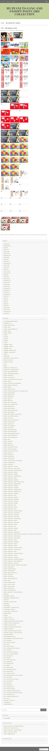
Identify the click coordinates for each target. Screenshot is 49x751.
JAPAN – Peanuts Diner (9, 423)
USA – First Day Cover (8, 655)
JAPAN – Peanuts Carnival (9, 421)
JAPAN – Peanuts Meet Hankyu (10, 431)
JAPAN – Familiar (7, 381)
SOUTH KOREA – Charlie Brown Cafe (11, 607)
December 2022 (7, 263)
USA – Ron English (8, 677)
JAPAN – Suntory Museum (9, 570)
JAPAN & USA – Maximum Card (10, 367)
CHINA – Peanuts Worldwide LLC (11, 329)
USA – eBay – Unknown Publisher (11, 653)
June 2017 (6, 300)
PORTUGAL (6, 599)
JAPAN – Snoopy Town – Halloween (11, 479)
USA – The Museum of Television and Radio (13, 692)
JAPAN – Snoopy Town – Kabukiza (11, 497)
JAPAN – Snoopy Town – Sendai (10, 545)
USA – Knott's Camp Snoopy (9, 659)
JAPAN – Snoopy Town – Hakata (10, 478)
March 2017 (6, 305)
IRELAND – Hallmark (8, 361)
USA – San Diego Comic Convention (11, 679)
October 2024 (6, 253)
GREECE (5, 354)
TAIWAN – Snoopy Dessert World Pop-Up (12, 626)
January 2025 (7, 251)
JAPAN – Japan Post (8, 398)
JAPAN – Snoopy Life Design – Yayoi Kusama (13, 460)
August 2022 (6, 267)
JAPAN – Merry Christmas (9, 408)
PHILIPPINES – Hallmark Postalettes (11, 597)
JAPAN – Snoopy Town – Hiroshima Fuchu (12, 489)
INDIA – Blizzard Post (8, 360)
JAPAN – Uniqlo (7, 580)
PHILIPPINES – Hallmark (9, 596)
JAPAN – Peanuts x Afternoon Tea (11, 437)
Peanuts (31, 234)
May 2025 (6, 247)
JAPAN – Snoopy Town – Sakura (10, 539)
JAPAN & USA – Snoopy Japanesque (11, 369)
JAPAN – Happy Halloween (9, 392)
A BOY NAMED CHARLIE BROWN (10, 321)
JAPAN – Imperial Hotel (9, 396)
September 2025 (7, 245)
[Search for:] (22, 709)
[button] (4, 37)
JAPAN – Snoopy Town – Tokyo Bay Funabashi (13, 553)
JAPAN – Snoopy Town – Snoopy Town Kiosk (13, 547)
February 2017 (7, 307)
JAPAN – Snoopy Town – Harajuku (11, 485)
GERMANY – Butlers (8, 344)
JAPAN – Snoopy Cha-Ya (9, 454)
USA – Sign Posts (7, 682)
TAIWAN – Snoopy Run (8, 628)
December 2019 (7, 272)
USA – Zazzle (6, 698)
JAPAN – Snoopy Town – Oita (10, 526)
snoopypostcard (12, 30)
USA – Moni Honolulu (8, 667)
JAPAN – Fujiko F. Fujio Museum (10, 385)
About (8, 1)
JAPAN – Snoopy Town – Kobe (10, 505)
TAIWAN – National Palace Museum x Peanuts (13, 621)
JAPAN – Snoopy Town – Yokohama (11, 563)
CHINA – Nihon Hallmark (9, 325)
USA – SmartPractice (8, 684)
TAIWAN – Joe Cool (8, 617)
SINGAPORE (6, 603)
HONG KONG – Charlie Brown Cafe (11, 358)
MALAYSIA (6, 594)
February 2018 (7, 284)
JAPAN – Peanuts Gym (8, 427)
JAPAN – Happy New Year (9, 394)
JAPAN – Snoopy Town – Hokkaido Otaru (12, 491)
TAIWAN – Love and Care (9, 619)
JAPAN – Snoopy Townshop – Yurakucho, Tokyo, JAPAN (15, 565)
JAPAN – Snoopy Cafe (8, 452)
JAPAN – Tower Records (9, 576)
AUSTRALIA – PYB (7, 323)
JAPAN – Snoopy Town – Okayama (11, 528)
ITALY (5, 363)
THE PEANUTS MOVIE (8, 634)
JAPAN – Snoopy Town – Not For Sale (11, 522)
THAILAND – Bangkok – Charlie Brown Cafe (13, 632)
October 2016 (6, 309)
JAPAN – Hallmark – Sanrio (9, 389)
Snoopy (45, 234)
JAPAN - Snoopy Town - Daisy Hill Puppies (13, 730)
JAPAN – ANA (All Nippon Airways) (11, 373)
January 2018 (7, 286)
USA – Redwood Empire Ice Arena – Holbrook (13, 675)
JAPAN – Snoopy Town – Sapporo (10, 543)
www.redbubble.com (8, 704)
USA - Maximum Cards (6, 234)
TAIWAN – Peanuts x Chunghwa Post (11, 623)
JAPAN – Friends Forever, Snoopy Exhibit (12, 383)
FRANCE (5, 342)
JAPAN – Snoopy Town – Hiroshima (11, 487)
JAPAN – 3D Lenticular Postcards (11, 371)
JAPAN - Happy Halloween (9, 733)
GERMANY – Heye (7, 348)
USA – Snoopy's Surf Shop (9, 688)
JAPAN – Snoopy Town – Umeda (10, 555)
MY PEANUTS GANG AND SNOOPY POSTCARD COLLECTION (25, 11)
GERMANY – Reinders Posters (10, 350)
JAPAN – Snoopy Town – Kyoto (10, 508)
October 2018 (6, 282)
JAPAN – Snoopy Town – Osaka (10, 530)
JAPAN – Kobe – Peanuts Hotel (10, 402)
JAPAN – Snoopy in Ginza (9, 458)
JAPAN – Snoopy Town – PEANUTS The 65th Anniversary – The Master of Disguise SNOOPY (23, 534)
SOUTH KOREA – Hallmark (9, 609)
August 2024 (6, 257)
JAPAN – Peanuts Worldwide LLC (11, 435)
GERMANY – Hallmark (8, 346)
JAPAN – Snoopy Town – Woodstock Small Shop (13, 559)
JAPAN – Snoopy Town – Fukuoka (11, 474)
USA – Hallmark (7, 657)
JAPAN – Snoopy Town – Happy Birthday (12, 483)
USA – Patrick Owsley (8, 671)
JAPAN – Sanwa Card (8, 441)
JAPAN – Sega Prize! (8, 443)
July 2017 (6, 298)
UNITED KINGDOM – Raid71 (9, 636)
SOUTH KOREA (7, 605)
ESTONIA (6, 338)
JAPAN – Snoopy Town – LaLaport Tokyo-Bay (13, 510)
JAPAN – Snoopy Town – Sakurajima (11, 541)
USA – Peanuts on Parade (9, 673)
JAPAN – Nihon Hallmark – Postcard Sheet (12, 414)
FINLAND (6, 340)
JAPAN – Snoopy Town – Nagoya (10, 520)
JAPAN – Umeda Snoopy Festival (10, 578)
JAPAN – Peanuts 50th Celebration (11, 416)
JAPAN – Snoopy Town (8, 464)
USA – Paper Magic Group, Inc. (10, 669)
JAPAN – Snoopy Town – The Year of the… (12, 549)
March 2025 (6, 249)
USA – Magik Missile (8, 661)
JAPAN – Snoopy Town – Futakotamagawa (12, 476)
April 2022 (6, 269)
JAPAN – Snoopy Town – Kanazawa (11, 501)
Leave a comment (20, 30)
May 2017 (6, 301)
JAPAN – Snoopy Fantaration (10, 590)
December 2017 (7, 288)
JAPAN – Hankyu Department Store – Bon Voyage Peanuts (16, 390)
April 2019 (6, 274)
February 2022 (7, 271)
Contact (13, 1)
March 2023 (6, 261)
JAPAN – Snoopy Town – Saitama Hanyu (12, 537)
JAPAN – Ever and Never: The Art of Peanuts (13, 379)
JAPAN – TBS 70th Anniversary (10, 572)
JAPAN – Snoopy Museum (9, 462)
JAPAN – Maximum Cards (9, 406)
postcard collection (40, 234)
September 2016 (7, 311)
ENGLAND (6, 336)
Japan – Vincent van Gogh (9, 584)
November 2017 (7, 290)
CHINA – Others (7, 327)
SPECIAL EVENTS (7, 613)
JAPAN (5, 365)
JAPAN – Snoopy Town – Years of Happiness (13, 561)
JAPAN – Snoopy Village (9, 566)
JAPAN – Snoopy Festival (9, 456)
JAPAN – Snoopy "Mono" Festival (10, 447)
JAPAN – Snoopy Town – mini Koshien (12, 512)
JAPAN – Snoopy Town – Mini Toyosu (11, 516)
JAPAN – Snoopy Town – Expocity (11, 472)
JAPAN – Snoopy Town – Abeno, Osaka (12, 468)
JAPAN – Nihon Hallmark (9, 412)
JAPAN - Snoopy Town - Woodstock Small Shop (13, 726)
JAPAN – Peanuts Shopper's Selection (11, 433)
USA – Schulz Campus (8, 681)
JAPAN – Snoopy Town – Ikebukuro (11, 493)
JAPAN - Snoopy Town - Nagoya (10, 731)
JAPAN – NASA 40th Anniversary (11, 410)
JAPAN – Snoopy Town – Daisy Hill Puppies (13, 470)
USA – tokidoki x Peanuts (9, 694)
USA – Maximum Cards (9, 28)
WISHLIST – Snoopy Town (9, 700)
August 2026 (6, 243)
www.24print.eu (7, 702)
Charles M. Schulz (15, 234)
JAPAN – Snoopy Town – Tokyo (10, 551)
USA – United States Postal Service (11, 696)
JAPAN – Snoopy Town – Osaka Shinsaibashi (13, 592)
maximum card (27, 234)
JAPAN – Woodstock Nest (9, 588)
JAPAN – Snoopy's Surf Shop (10, 568)
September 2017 (7, 294)
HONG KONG (6, 356)
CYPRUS (5, 334)
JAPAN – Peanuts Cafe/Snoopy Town (11, 420)
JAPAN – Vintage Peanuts (9, 586)
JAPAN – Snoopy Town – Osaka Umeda (12, 532)
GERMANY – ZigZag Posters (9, 352)
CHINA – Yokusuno (8, 332)
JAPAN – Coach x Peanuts (9, 377)
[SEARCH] (46, 1)
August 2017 (6, 296)
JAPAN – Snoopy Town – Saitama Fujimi (12, 536)
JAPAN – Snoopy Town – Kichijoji (11, 503)
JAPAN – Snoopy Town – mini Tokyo (11, 514)
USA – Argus (6, 644)
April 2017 (6, 303)
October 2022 (6, 265)
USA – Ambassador (8, 640)
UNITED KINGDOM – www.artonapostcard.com (13, 638)
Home (3, 1)
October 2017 (6, 292)
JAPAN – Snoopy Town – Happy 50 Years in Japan (14, 481)
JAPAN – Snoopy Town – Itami (10, 495)
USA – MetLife (7, 665)
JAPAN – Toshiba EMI (8, 574)
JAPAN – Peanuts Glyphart (9, 425)
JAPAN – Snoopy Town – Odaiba (10, 524)
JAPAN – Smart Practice (9, 445)
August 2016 (6, 313)
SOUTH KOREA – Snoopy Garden (10, 611)
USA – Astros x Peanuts (9, 646)
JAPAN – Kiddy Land (8, 400)
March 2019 (6, 276)
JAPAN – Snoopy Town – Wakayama (11, 557)
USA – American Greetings (9, 642)
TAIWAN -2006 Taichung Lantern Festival (12, 630)
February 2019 (7, 278)
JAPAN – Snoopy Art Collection (10, 449)
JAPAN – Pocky (7, 439)
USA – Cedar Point (8, 650)
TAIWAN (6, 615)
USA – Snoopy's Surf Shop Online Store (12, 690)
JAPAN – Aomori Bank (8, 375)
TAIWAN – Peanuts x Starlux (10, 624)
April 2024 (6, 259)
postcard (35, 234)
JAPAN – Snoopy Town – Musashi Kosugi (12, 518)
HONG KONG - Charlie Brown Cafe (11, 728)
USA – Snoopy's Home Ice (9, 686)
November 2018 (7, 280)
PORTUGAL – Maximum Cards (10, 601)
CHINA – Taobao (7, 331)
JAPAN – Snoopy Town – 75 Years (11, 466)
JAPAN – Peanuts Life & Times (10, 429)
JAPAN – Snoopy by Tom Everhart (11, 450)
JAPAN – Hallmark (7, 387)
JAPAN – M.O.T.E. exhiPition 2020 (10, 404)
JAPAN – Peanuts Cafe (8, 418)
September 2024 (7, 255)
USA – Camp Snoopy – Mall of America (12, 648)
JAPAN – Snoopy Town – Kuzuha (10, 507)
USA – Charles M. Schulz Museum (11, 652)
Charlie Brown (21, 234)
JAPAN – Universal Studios (9, 582)
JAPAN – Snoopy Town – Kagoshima (11, 499)
